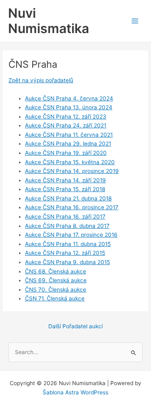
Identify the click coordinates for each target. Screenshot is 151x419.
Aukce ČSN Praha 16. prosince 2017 (71, 207)
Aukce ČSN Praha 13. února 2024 (68, 107)
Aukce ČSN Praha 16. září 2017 (65, 216)
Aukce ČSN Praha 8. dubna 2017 (67, 226)
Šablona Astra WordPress (75, 392)
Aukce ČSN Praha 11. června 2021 (69, 134)
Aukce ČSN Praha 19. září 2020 (66, 153)
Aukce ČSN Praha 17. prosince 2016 (71, 234)
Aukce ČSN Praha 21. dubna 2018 (68, 198)
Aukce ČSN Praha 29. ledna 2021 (68, 143)
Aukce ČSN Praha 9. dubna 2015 (67, 262)
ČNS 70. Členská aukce (55, 289)
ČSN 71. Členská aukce (55, 298)
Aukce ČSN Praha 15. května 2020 (70, 162)
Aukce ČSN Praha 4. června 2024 (69, 98)
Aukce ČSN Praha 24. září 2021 (65, 125)
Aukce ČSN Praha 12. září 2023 (65, 116)
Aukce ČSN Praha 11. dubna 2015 (68, 244)
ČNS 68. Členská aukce (55, 271)
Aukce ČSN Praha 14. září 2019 (65, 180)
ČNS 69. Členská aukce (56, 280)
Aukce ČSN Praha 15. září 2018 (65, 189)
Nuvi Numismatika (48, 20)
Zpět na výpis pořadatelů (40, 80)
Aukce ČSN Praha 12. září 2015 (65, 253)
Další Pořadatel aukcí (75, 326)
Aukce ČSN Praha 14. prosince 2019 (72, 171)
